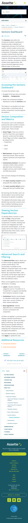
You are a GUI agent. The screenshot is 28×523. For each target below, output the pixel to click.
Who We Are (14, 469)
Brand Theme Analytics (13, 412)
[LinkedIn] (14, 500)
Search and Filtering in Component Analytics (15, 399)
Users (7, 25)
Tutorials (7, 431)
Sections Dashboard (14, 417)
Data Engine (7, 382)
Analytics (7, 387)
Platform (14, 461)
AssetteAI (14, 467)
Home (3, 25)
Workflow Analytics (10, 393)
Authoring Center (9, 377)
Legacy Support (9, 434)
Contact (14, 481)
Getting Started (9, 374)
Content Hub (8, 380)
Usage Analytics (10, 390)
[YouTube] (19, 500)
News (14, 477)
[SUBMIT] (25, 454)
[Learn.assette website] (8, 2)
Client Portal (8, 429)
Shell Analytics (10, 420)
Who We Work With (14, 471)
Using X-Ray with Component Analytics (14, 405)
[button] (25, 3)
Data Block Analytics (12, 423)
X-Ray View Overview (9, 347)
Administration (8, 426)
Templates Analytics (12, 409)
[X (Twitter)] (9, 500)
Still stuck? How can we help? (15, 360)
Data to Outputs (14, 463)
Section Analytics (11, 415)
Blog (14, 475)
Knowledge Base (9, 385)
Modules (14, 465)
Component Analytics (11, 396)
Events (14, 479)
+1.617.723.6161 (15, 490)
